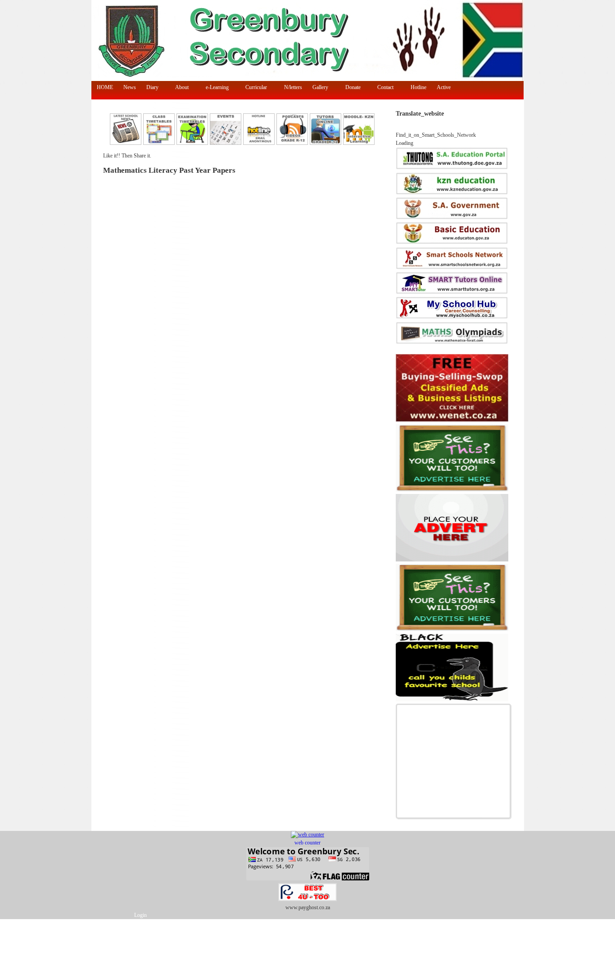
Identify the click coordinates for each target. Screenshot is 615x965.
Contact (383, 88)
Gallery (317, 88)
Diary (149, 88)
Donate (350, 88)
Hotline (418, 87)
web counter (307, 843)
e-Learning (214, 88)
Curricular (253, 88)
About (179, 88)
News (129, 87)
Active (441, 88)
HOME (105, 87)
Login (140, 915)
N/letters (293, 87)
